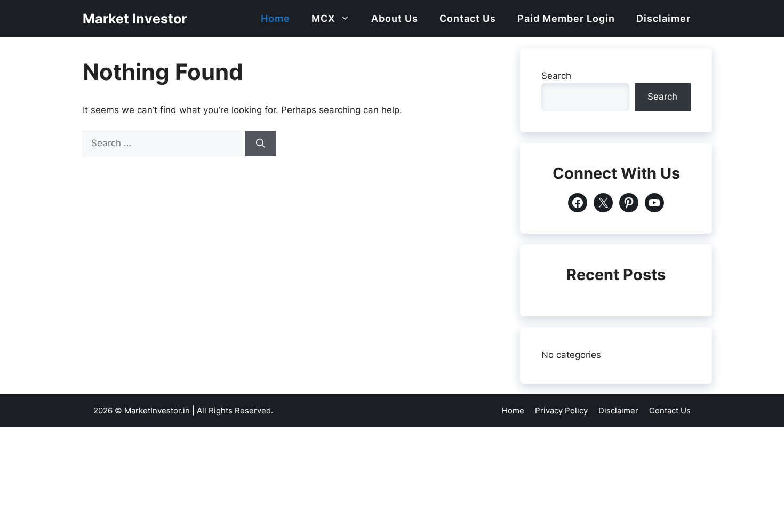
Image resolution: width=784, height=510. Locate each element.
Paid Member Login (566, 18)
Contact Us (467, 18)
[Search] (260, 143)
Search (556, 75)
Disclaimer (663, 18)
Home (275, 18)
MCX (323, 18)
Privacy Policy (561, 410)
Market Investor (135, 19)
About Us (394, 18)
